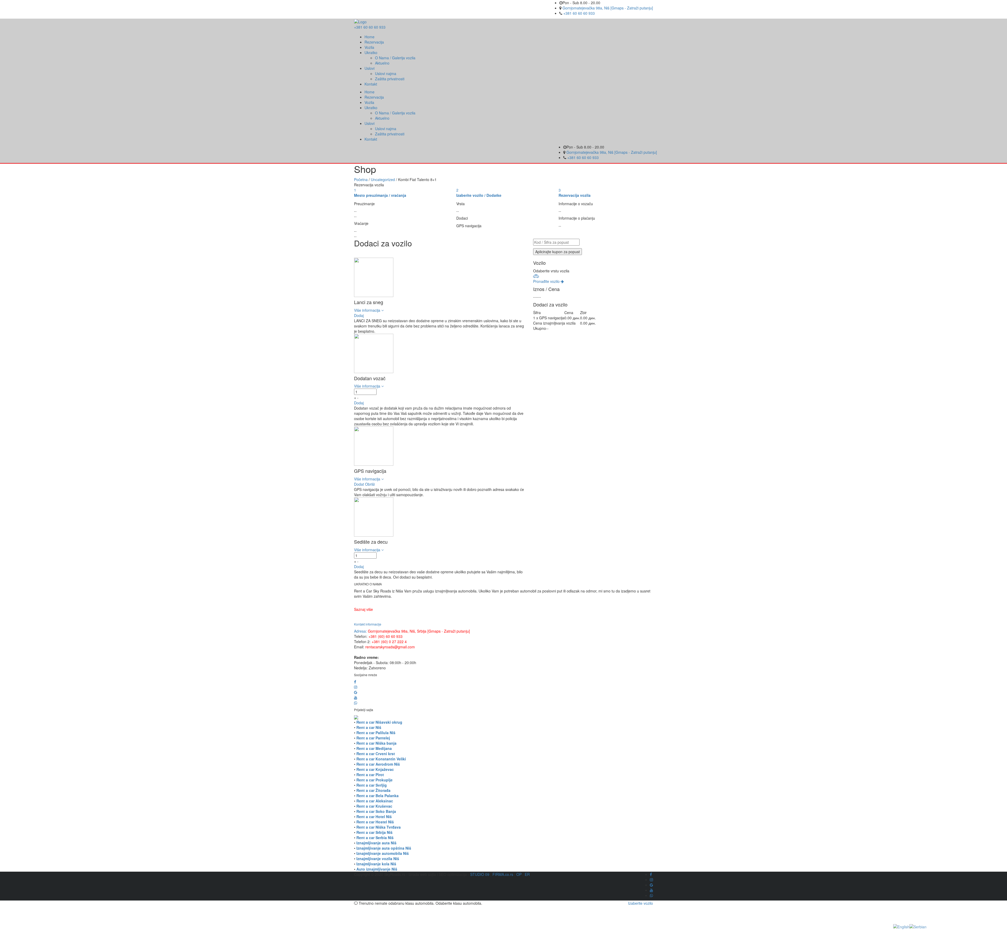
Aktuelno (382, 63)
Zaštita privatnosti (389, 78)
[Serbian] (917, 926)
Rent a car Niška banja (376, 743)
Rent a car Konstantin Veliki (381, 758)
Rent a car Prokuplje (374, 779)
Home (369, 36)
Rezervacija (374, 42)
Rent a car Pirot (370, 774)
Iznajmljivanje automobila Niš (382, 853)
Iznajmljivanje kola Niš (376, 863)
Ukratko (371, 52)
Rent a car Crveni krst (375, 753)
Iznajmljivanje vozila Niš (377, 858)
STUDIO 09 (479, 874)
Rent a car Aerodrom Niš (378, 764)
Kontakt (371, 84)
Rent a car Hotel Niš (374, 816)
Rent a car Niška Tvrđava (378, 827)
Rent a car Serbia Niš (375, 837)
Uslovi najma (385, 73)
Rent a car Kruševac (374, 806)
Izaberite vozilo (640, 903)
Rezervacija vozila (575, 195)
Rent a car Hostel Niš (375, 821)
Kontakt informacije (367, 624)
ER (527, 874)
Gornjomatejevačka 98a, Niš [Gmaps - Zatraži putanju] (608, 7)
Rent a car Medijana (374, 748)
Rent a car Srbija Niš (374, 832)
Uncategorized (383, 179)
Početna (361, 179)
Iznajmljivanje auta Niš (376, 842)
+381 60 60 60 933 (579, 13)
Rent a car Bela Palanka (377, 795)
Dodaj (359, 315)
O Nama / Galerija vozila (395, 57)
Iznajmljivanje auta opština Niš (383, 848)
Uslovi (369, 68)
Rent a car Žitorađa (373, 790)
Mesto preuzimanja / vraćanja (380, 195)
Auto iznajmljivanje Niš (376, 869)
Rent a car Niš (368, 727)
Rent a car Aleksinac (374, 800)
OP (519, 874)
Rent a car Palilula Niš (375, 732)
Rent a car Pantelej (373, 737)
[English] (901, 926)
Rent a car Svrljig (371, 785)
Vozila (369, 47)
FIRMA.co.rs (502, 874)
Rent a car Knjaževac (375, 769)
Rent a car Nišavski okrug (379, 722)
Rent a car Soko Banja (376, 811)
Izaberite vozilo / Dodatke (478, 195)
